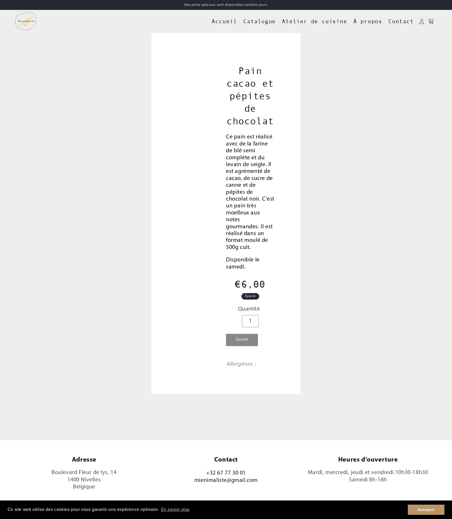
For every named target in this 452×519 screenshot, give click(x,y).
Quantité (249, 309)
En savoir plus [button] (175, 509)
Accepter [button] (426, 510)
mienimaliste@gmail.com (226, 480)
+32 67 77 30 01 (226, 473)
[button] (431, 21)
